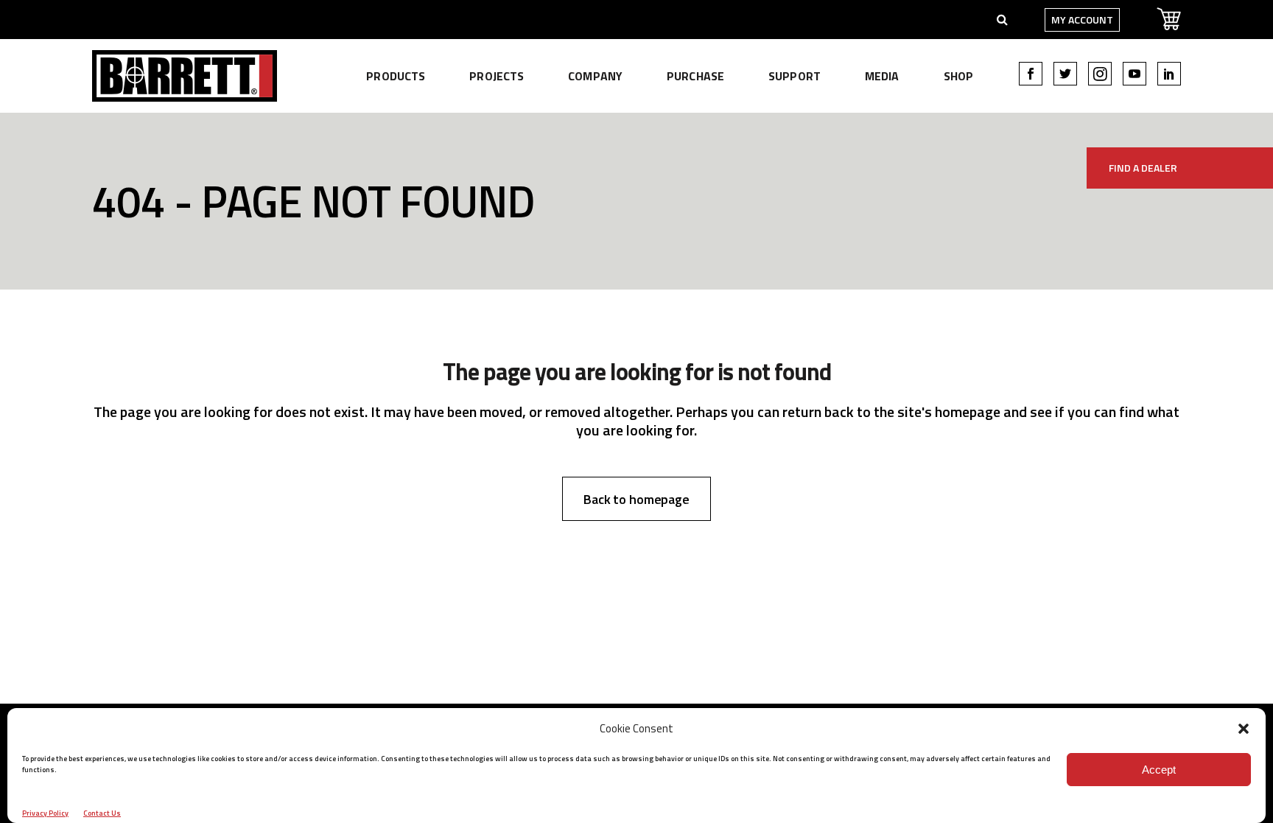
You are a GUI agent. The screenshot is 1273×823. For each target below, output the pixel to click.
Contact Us (102, 813)
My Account (1082, 19)
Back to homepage (636, 499)
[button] (1243, 728)
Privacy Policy (45, 813)
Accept (1159, 769)
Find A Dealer (1143, 167)
